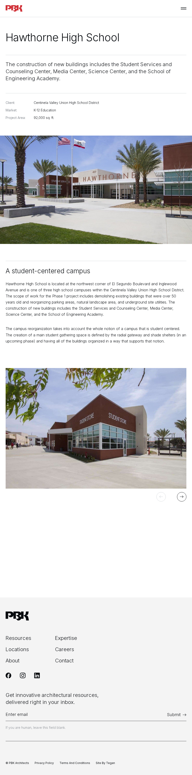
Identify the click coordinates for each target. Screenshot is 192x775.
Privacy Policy (44, 763)
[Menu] (183, 8)
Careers (64, 649)
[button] (161, 496)
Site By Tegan (105, 763)
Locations (17, 649)
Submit (174, 714)
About (12, 660)
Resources (18, 638)
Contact (64, 660)
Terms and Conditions (74, 763)
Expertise (66, 638)
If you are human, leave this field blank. (36, 727)
